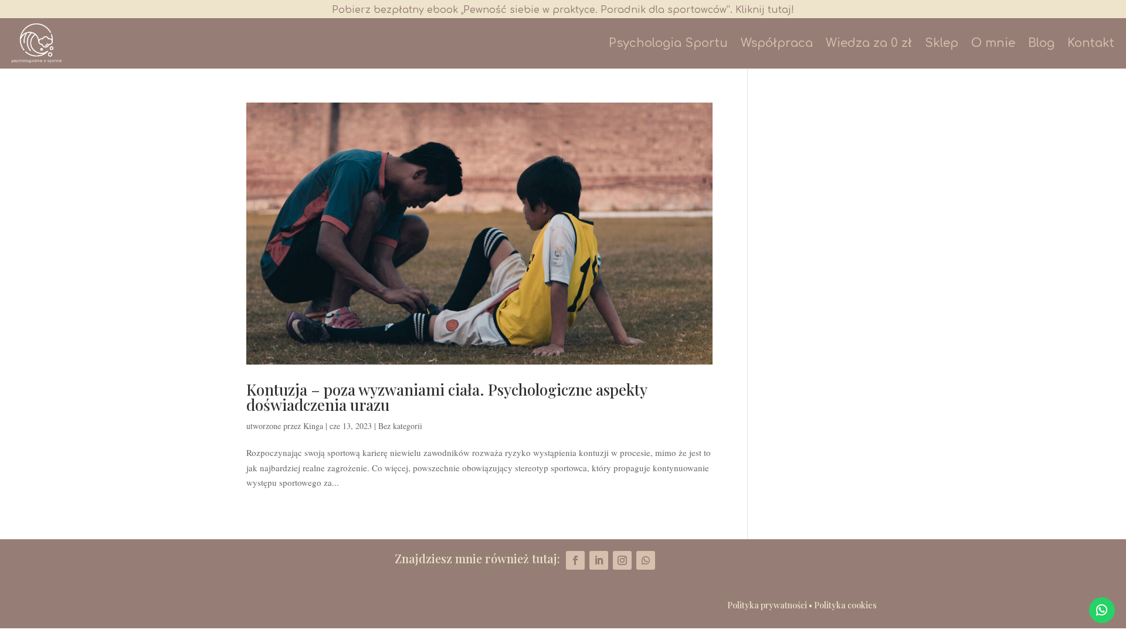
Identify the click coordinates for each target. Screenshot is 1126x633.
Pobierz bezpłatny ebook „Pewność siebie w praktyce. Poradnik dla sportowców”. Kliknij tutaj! (563, 10)
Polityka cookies (845, 605)
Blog (1041, 43)
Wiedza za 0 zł (869, 43)
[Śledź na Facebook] (575, 560)
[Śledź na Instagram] (622, 560)
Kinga (313, 425)
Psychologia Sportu (668, 43)
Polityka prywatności (767, 605)
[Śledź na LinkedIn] (598, 560)
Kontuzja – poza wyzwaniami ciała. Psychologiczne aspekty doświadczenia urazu (446, 397)
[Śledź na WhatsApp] (1102, 610)
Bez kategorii (400, 425)
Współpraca (777, 43)
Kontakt (1090, 43)
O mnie (993, 43)
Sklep (941, 43)
